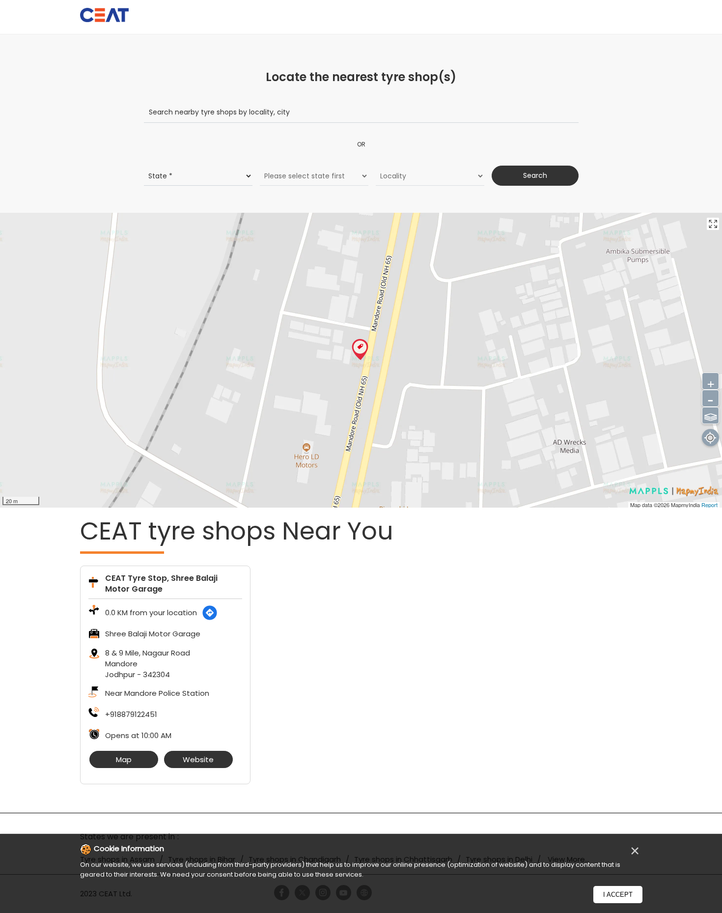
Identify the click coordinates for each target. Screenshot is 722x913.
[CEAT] (104, 16)
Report (709, 505)
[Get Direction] (210, 613)
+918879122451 (131, 714)
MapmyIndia (686, 505)
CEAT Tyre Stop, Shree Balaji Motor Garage (161, 583)
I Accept (618, 894)
